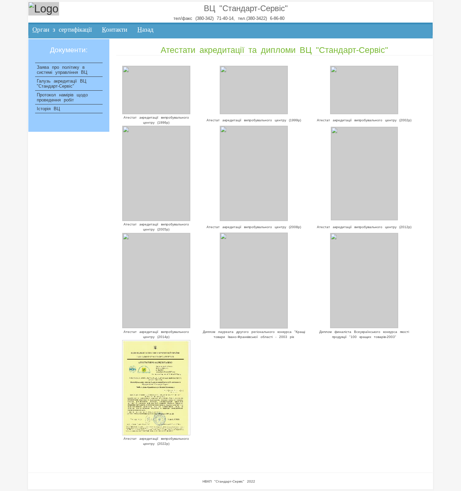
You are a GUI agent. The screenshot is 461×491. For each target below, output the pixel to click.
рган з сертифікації (62, 29)
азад (145, 29)
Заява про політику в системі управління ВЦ (62, 70)
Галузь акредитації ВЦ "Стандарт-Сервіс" (61, 84)
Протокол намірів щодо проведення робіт (62, 97)
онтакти (114, 29)
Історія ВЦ (48, 108)
